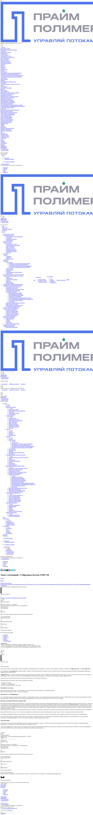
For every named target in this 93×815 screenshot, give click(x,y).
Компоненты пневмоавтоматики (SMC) (18, 468)
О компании (9, 528)
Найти (2, 813)
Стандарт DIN (14, 442)
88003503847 (4, 146)
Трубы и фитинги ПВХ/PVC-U (16, 495)
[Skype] (13, 570)
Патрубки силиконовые (14, 505)
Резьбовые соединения (16, 477)
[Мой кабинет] (1, 382)
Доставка (5, 639)
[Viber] (9, 570)
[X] (7, 570)
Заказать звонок (9, 554)
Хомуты (10, 431)
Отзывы (5, 636)
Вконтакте (5, 167)
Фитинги (11, 439)
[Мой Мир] (5, 570)
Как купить (8, 521)
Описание (5, 635)
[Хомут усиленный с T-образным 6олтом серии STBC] (13, 597)
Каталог (8, 406)
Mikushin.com (10, 810)
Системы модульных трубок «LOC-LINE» (18, 457)
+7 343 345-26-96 (4, 149)
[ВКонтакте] (1, 570)
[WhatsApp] (11, 570)
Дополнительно (7, 641)
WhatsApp (5, 172)
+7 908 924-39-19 (4, 150)
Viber (4, 170)
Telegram (5, 168)
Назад (8, 404)
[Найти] (2, 46)
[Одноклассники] (3, 570)
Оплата (5, 638)
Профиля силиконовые (14, 515)
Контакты (3, 787)
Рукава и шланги (13, 418)
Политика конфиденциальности (9, 808)
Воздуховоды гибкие (13, 409)
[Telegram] (15, 570)
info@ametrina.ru (5, 164)
